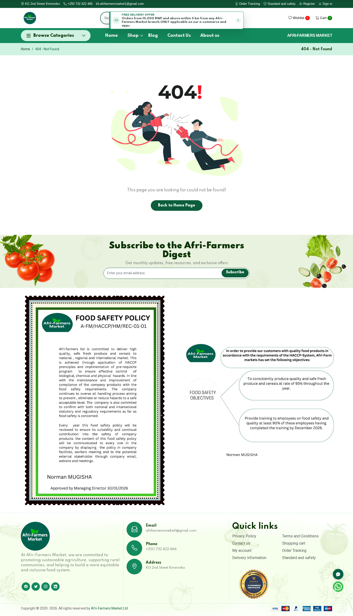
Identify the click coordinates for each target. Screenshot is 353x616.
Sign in (327, 4)
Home (111, 35)
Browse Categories (53, 35)
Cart (325, 18)
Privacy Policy (244, 536)
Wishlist (300, 18)
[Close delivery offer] (238, 20)
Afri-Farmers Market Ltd (109, 608)
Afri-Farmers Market (309, 35)
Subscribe (235, 272)
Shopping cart (293, 543)
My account (241, 550)
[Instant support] (338, 574)
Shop (133, 35)
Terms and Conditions (300, 536)
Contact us (241, 543)
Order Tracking (249, 4)
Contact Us (179, 35)
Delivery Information (249, 557)
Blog (153, 35)
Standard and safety (281, 4)
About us (209, 35)
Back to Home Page (176, 205)
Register (308, 4)
